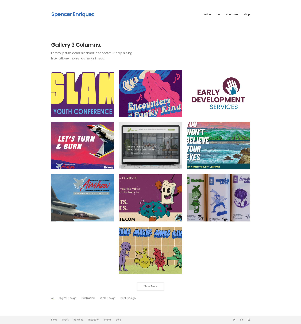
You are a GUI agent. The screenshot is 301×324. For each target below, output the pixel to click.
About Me (232, 14)
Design (207, 14)
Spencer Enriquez (72, 14)
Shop (247, 14)
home (54, 320)
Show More (150, 286)
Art (218, 14)
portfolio (78, 320)
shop (118, 320)
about (65, 320)
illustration (93, 320)
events (107, 320)
